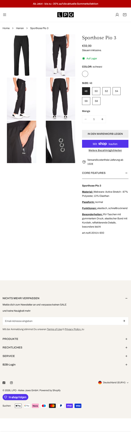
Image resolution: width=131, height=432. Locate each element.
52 (106, 91)
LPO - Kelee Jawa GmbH (25, 390)
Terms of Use (54, 329)
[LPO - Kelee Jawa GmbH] (65, 14)
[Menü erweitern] (5, 15)
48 (86, 91)
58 (96, 101)
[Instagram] (11, 382)
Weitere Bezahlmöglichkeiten (105, 150)
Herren (20, 28)
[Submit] (124, 321)
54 (116, 91)
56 (86, 101)
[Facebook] (4, 382)
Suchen (7, 405)
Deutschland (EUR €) (114, 382)
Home (6, 28)
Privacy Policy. (73, 329)
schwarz (85, 74)
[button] (124, 14)
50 (96, 91)
